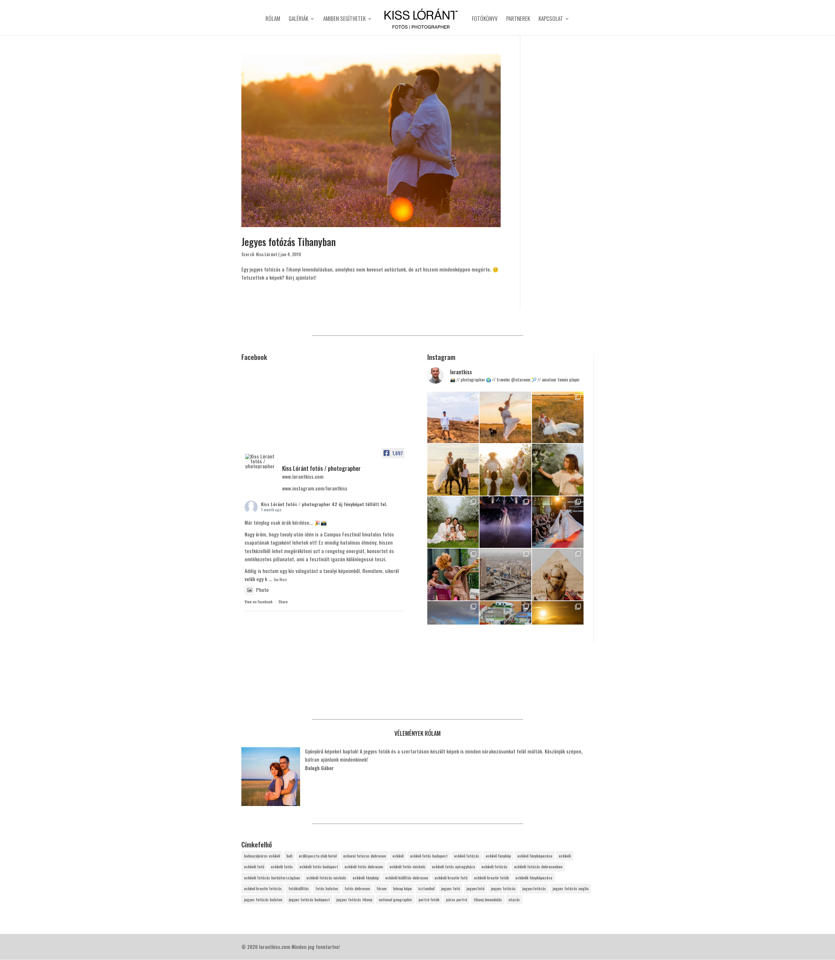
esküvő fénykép (498, 856)
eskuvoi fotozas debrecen (364, 856)
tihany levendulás (488, 899)
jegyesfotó (475, 888)
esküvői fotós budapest (318, 866)
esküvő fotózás (466, 856)
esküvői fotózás (494, 866)
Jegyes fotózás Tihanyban (288, 241)
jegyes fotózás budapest (309, 899)
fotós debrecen (357, 888)
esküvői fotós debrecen (363, 866)
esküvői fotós (282, 866)
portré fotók (428, 899)
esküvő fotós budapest (429, 856)
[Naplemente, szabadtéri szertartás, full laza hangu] (505, 417)
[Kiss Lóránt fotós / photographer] (261, 461)
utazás (514, 899)
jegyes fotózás (503, 888)
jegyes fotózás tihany (354, 899)
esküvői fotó (254, 866)
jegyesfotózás (534, 888)
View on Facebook (258, 601)
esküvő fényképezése (534, 856)
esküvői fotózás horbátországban (272, 877)
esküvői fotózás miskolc (326, 877)
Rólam (273, 19)
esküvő (397, 856)
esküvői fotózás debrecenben (538, 866)
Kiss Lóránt (266, 254)
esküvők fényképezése (533, 877)
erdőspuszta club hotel (318, 856)
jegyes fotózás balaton (263, 899)
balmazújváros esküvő (262, 856)
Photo (262, 589)
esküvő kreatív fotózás (263, 888)
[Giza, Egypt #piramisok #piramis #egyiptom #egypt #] (558, 574)
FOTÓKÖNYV (485, 19)
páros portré (456, 899)
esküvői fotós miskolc (407, 866)
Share (283, 601)
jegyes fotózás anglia (570, 888)
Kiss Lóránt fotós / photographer (295, 504)
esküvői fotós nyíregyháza (453, 866)
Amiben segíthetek (344, 19)
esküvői (565, 856)
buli (289, 856)
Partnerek (518, 19)
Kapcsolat (551, 19)
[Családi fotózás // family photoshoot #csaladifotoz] (505, 469)
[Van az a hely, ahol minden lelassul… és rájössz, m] (453, 417)
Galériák (298, 19)
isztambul (426, 888)
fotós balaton (326, 888)
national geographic (395, 899)
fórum (381, 888)
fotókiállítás (298, 888)
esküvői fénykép (366, 877)
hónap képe (402, 888)
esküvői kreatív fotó (450, 877)
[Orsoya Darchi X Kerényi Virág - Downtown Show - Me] (505, 522)
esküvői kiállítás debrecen (406, 877)
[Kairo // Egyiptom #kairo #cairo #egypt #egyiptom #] (505, 574)
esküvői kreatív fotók (491, 877)
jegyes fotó (450, 888)
